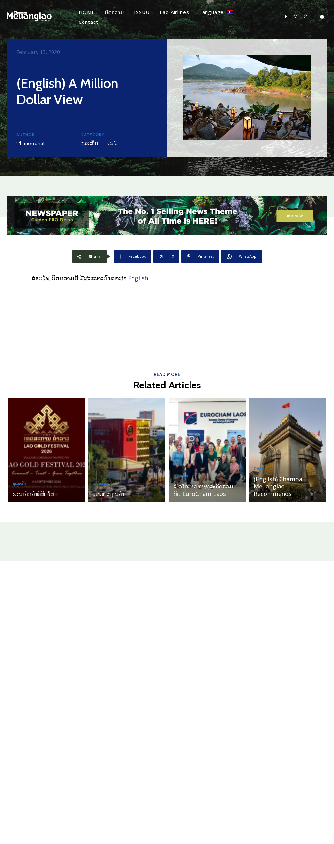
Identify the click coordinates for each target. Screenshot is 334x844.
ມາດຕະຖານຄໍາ (108, 494)
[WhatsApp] (305, 17)
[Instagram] (295, 17)
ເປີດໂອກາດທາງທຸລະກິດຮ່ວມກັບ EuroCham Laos (203, 490)
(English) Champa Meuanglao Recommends (278, 486)
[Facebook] (285, 17)
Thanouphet (30, 143)
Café (112, 143)
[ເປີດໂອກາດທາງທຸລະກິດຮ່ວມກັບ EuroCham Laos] (207, 450)
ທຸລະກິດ (89, 143)
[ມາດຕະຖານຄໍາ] (126, 450)
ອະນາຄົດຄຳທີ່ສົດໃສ (33, 494)
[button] (322, 17)
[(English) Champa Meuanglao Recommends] (287, 450)
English (138, 278)
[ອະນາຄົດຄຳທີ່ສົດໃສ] (46, 450)
